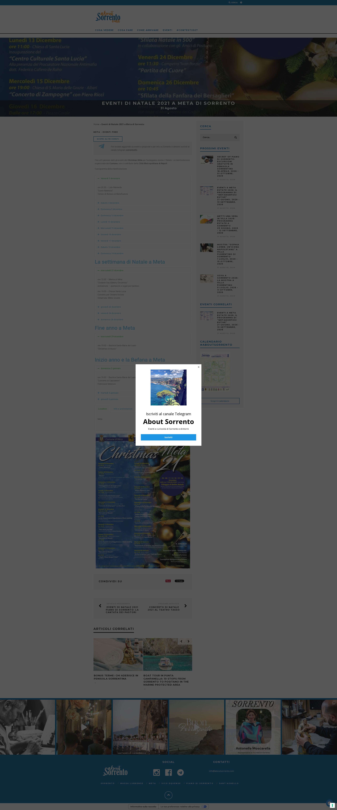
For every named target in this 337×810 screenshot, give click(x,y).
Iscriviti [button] (168, 437)
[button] (198, 367)
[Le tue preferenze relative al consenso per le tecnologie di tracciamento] (332, 805)
